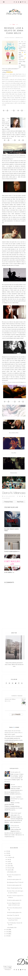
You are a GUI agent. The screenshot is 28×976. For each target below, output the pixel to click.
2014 (7, 933)
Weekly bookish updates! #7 (14, 879)
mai (8, 861)
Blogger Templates (7, 966)
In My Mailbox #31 (9, 572)
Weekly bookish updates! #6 (14, 885)
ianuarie (9, 869)
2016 (7, 929)
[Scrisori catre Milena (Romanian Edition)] (23, 705)
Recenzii (8, 498)
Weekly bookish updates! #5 (14, 900)
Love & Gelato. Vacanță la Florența (22, 43)
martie (9, 865)
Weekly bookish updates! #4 (14, 912)
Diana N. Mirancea (10, 37)
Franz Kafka (8, 701)
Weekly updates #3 (15, 772)
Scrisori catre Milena (10, 699)
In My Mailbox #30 (11, 927)
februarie (9, 867)
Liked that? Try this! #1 (13, 915)
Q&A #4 (13, 784)
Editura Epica (22, 59)
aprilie (9, 863)
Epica (14, 24)
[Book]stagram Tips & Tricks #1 (15, 882)
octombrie (10, 857)
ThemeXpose (8, 969)
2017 (7, 855)
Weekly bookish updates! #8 (11, 551)
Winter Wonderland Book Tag (14, 888)
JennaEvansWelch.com (7, 138)
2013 (7, 936)
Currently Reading (16, 695)
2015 (7, 931)
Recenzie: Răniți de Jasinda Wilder (11, 529)
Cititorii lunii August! (16, 813)
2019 (7, 851)
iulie (8, 859)
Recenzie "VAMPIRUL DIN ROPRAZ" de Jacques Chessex (17, 798)
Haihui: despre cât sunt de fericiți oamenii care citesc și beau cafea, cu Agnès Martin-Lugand (13, 732)
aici (10, 70)
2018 (7, 853)
